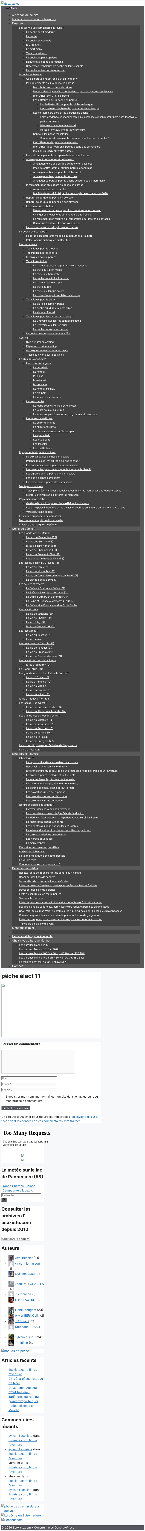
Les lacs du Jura (28, 609)
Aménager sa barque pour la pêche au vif (57, 172)
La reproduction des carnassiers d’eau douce (52, 762)
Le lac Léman (34, 639)
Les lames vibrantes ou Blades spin (53, 431)
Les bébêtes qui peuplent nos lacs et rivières (52, 825)
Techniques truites (36, 261)
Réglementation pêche (32, 498)
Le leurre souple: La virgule (48, 409)
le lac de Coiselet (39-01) (40, 626)
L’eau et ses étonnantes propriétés (39, 847)
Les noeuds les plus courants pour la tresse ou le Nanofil (58, 469)
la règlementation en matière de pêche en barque (54, 184)
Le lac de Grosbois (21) (39, 651)
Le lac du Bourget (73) (39, 634)
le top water (40, 384)
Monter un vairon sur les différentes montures (52, 494)
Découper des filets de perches (37, 889)
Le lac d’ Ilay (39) (36, 622)
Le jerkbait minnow (44, 388)
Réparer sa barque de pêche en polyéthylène (52, 201)
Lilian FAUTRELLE (27, 1299)
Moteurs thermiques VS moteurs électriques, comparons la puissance (73, 91)
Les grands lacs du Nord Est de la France (43, 673)
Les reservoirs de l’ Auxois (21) (36, 643)
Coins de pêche (22, 528)
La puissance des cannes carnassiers (47, 456)
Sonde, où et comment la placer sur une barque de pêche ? (74, 138)
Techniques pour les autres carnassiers (48, 316)
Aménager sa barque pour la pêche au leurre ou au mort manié (69, 180)
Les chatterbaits (42, 448)
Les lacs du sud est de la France (37, 660)
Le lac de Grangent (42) (40, 741)
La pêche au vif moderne (40, 31)
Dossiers (18, 23)
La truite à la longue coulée (48, 290)
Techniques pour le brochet (42, 248)
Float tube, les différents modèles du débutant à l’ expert (59, 235)
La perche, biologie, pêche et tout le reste (50, 787)
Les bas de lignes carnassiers (43, 477)
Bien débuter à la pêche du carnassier (41, 520)
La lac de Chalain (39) (39, 617)
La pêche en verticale (38, 40)
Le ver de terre (27, 859)
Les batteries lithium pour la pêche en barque (66, 104)
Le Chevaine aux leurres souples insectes (57, 320)
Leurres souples (35, 401)
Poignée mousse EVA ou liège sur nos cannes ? (53, 460)
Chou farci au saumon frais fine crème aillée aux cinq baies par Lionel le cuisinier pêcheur (70, 910)
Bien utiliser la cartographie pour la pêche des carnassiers (66, 146)
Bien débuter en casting (40, 341)
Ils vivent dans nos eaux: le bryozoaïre (48, 808)
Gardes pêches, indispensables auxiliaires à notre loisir (57, 503)
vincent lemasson (27, 1263)
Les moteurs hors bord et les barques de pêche (60, 112)
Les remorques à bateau (40, 206)
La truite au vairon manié (47, 269)
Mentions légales (23, 927)
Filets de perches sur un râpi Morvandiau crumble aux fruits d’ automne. (60, 902)
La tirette (31, 36)
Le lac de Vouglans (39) (40, 613)
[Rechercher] (4, 1200)
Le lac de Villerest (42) (39, 719)
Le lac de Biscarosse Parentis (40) (46, 711)
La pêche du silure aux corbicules (52, 307)
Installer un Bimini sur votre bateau (53, 150)
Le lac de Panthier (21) (39, 647)
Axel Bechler (24, 1258)
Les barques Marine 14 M (33, 944)
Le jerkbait (39, 371)
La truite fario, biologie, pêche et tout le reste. (52, 783)
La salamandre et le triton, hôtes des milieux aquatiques (58, 830)
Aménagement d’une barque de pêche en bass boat (63, 163)
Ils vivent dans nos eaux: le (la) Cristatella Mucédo (55, 813)
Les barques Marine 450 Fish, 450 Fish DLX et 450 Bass (51, 957)
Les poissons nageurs (38, 363)
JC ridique (22, 1321)
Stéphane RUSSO (27, 1327)
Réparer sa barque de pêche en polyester (50, 197)
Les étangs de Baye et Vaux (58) (45, 558)
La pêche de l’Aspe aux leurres (50, 329)
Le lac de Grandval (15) (39, 728)
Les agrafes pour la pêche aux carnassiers (50, 473)
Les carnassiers (28, 244)
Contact (17, 966)
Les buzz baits (41, 439)
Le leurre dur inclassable (47, 397)
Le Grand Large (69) (31, 668)
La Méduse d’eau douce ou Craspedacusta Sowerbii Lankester (62, 817)
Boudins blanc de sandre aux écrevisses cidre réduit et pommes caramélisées (64, 906)
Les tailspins (40, 443)
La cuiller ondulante (44, 426)
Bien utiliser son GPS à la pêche (51, 95)
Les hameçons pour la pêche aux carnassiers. (52, 465)
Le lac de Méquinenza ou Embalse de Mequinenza (48, 745)
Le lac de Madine (36, 685)
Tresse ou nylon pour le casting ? (45, 354)
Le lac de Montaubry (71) (40, 571)
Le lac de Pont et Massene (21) (44, 656)
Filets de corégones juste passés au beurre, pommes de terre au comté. (60, 919)
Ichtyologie (25, 757)
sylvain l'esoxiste (20, 1435)
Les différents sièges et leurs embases (55, 142)
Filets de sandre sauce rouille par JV (40, 893)
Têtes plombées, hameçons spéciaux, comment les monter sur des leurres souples (73, 490)
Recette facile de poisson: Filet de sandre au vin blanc (50, 872)
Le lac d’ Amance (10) (38, 681)
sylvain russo (24, 1337)
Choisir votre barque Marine (31, 940)
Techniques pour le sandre (41, 252)
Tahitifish (21, 1342)
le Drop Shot (33, 44)
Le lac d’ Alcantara (29, 749)
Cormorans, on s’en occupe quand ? (39, 864)
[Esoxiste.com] (11, 3)
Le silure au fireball (44, 312)
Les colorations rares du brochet (44, 800)
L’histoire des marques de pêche (38, 524)
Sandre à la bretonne (31, 898)
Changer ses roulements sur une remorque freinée (62, 214)
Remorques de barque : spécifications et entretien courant (67, 210)
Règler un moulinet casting (41, 346)
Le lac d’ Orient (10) (37, 677)
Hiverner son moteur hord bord (58, 125)
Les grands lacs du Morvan (34, 532)
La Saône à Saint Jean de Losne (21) (47, 592)
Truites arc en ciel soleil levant (36, 923)
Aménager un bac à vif (32, 851)
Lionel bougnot (25, 1310)
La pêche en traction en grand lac (45, 70)
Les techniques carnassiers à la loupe (40, 27)
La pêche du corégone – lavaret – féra (48, 333)
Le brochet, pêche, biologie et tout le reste (50, 774)
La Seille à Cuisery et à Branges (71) (47, 596)
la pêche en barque (30, 74)
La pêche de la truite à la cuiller (51, 278)
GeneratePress (64, 1527)
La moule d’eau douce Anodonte (44, 821)
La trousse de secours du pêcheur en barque (52, 227)
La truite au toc (42, 286)
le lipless (38, 375)
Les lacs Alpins (27, 630)
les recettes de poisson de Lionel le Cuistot (43, 881)
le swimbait (39, 380)
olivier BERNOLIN (27, 1315)
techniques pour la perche (41, 256)
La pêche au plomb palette (41, 57)
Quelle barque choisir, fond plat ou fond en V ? (53, 78)
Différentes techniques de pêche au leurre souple (54, 65)
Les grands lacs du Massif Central (38, 715)
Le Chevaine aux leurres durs (50, 324)
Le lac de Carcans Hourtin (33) (44, 707)
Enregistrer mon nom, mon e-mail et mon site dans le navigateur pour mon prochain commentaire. (52, 1099)
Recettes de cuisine (25, 868)
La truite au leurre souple (47, 282)
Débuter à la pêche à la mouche (44, 61)
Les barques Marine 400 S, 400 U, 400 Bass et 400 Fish (52, 953)
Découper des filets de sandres (37, 876)
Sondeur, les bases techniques (50, 133)
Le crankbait (40, 367)
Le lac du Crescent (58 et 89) (43, 554)
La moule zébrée (35, 842)
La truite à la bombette (46, 273)
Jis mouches (24, 1294)
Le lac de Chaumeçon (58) (41, 549)
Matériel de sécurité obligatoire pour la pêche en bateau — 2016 (70, 193)
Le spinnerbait (41, 435)
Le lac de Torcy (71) (37, 566)
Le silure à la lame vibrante (48, 303)
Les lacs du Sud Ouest (32, 702)
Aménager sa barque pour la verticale (55, 176)
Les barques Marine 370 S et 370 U (39, 949)
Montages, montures (31, 486)
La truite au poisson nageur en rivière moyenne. (60, 265)
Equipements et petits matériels (37, 452)
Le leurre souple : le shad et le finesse (55, 405)
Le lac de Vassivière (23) (40, 724)
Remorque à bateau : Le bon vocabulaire (56, 223)
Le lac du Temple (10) (38, 690)
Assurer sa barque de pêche (49, 189)
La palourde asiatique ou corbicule (46, 834)
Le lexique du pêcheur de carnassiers (40, 515)
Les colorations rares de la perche (45, 791)
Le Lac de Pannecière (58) (41, 537)
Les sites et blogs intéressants (32, 936)
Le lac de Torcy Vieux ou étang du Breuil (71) (52, 575)
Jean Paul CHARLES (29, 1284)
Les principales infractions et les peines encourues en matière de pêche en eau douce (75, 507)
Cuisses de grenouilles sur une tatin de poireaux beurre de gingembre (59, 915)
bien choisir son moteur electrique (52, 87)
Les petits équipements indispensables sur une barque (57, 155)
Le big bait (39, 392)
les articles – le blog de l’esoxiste (34, 19)
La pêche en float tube (32, 231)
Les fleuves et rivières (31, 583)
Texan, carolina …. (36, 53)
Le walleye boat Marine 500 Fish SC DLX (42, 961)
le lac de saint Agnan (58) (41, 545)
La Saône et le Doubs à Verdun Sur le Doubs (51, 605)
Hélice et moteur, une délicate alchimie (62, 129)
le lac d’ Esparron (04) (39, 664)
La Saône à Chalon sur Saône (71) (45, 588)
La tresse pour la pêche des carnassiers (49, 482)
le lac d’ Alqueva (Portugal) (34, 698)
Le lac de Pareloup (37, 736)
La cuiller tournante (44, 422)
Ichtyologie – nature (25, 753)
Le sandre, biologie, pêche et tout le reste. (50, 779)
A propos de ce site (25, 15)
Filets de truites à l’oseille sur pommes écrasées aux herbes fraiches (58, 885)
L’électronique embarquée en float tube (48, 239)
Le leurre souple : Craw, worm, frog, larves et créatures (65, 414)
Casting (23, 337)
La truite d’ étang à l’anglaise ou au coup (56, 295)
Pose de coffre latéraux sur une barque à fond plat (62, 167)
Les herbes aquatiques (39, 838)
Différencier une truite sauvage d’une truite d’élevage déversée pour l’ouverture (72, 770)
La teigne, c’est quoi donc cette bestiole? (42, 855)
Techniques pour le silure (40, 299)
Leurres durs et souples (32, 358)
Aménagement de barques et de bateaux (50, 159)
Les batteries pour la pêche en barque (55, 99)
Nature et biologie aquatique (35, 804)
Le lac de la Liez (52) (38, 694)
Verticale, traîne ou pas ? (40, 511)
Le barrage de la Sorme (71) (42, 579)
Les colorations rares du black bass (46, 796)
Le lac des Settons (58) (39, 541)
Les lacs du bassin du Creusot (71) (39, 562)
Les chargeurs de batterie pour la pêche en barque (69, 108)
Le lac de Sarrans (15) (39, 732)
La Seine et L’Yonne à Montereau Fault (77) (51, 600)
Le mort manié (34, 48)
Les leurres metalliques (39, 418)
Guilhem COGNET (27, 1273)
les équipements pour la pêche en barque (50, 82)
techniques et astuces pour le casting (47, 350)
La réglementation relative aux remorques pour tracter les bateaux (71, 218)
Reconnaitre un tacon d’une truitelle (46, 766)
